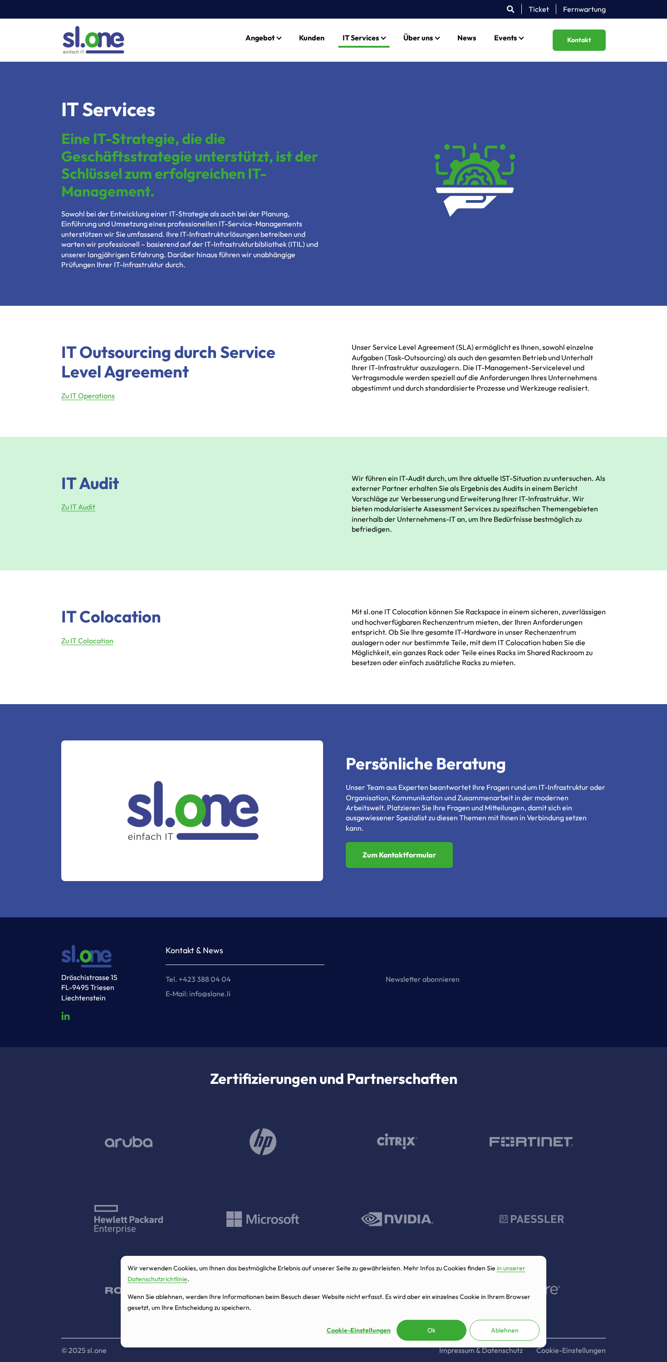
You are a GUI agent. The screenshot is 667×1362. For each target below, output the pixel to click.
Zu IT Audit (78, 506)
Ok (431, 1330)
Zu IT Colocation (87, 640)
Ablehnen (505, 1330)
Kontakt (579, 40)
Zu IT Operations (88, 395)
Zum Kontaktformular (399, 854)
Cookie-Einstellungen (359, 1330)
